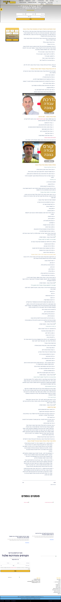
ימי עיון (34, 0)
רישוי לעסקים (21, 0)
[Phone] (39, 585)
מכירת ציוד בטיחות (22, 2)
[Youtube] (6, 3)
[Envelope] (37, 585)
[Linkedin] (7, 1)
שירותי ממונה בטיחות (42, 2)
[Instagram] (4, 1)
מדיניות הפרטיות (12, 36)
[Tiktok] (6, 1)
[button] (1, 9)
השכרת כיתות (50, 2)
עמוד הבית (52, 0)
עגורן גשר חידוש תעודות (32, 2)
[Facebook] (9, 1)
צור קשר (59, 593)
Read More (52, 539)
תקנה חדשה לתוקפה (40, 119)
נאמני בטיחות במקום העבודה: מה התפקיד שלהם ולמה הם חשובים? (19, 537)
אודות (47, 0)
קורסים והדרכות (41, 0)
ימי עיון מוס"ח (28, 0)
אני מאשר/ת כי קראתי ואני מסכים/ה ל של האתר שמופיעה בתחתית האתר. (13, 36)
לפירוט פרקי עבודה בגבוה (50, 137)
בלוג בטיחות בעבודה (57, 592)
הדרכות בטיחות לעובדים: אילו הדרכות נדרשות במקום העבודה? (44, 534)
